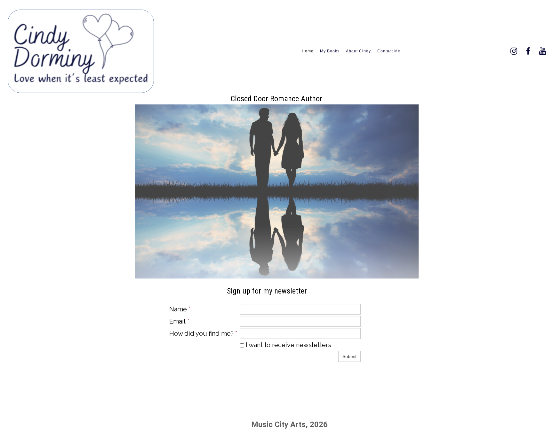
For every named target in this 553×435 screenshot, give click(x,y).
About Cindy (358, 51)
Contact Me (388, 51)
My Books (330, 51)
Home (308, 51)
